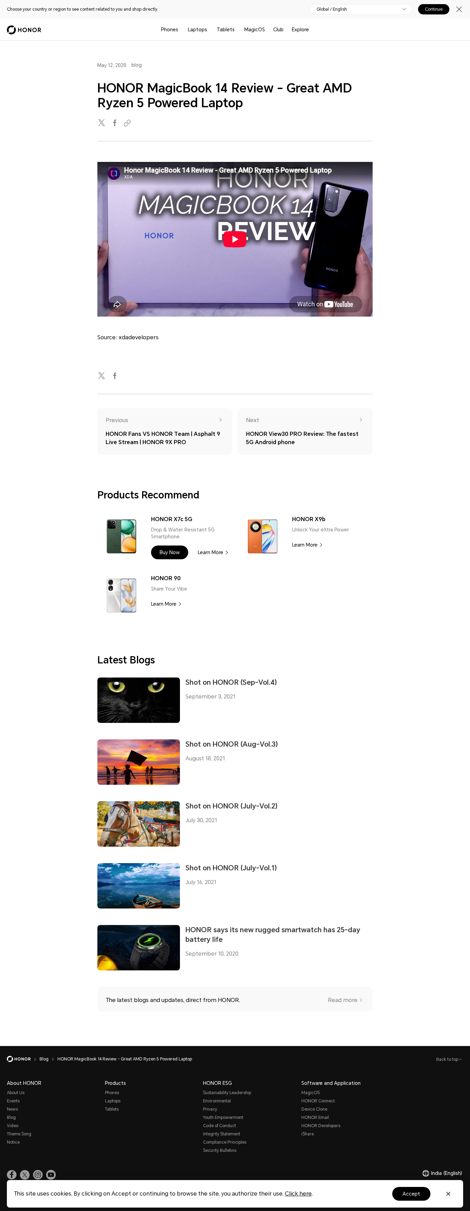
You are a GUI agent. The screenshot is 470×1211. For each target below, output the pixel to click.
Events (13, 1101)
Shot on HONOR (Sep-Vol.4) (231, 682)
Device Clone (314, 1109)
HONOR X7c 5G (171, 519)
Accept (411, 1194)
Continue (433, 9)
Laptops (197, 29)
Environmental (217, 1101)
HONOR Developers (320, 1125)
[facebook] (115, 123)
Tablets (226, 29)
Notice (13, 1142)
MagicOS (254, 29)
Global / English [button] (332, 9)
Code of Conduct (219, 1125)
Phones (169, 29)
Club (278, 29)
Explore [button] (300, 29)
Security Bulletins (219, 1150)
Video (12, 1125)
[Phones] (181, 29)
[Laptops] (210, 29)
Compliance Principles (224, 1142)
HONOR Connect (318, 1101)
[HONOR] (23, 1059)
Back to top (447, 1059)
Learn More (210, 552)
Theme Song (19, 1134)
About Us (15, 1092)
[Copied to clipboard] (128, 123)
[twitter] (102, 123)
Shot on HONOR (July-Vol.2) (231, 806)
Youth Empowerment (223, 1117)
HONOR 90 (166, 578)
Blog (11, 1117)
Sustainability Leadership (227, 1092)
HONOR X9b (308, 519)
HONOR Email (315, 1117)
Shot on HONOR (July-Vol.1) (231, 868)
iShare (307, 1134)
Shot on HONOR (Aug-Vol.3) (231, 744)
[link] (12, 1174)
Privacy (210, 1109)
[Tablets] (237, 29)
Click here (298, 1193)
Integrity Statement (221, 1134)
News (12, 1109)
